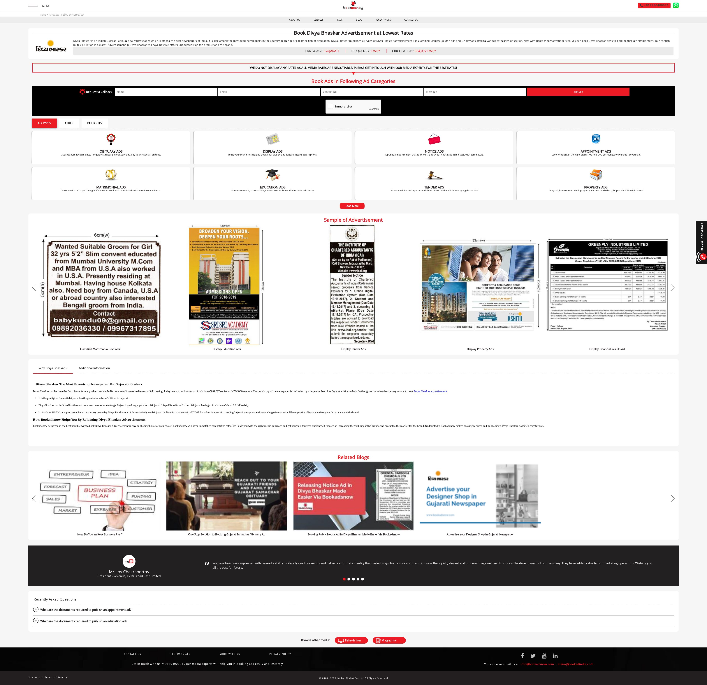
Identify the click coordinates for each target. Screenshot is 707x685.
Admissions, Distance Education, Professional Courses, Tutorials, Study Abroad (272, 184)
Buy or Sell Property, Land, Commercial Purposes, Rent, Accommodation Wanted (596, 184)
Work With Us (230, 654)
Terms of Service (56, 677)
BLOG (359, 19)
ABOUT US (294, 19)
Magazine (389, 640)
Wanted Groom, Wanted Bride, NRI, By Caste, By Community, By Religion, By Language (111, 184)
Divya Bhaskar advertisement (430, 391)
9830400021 (174, 663)
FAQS (340, 19)
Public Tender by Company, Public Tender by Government (434, 184)
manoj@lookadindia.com (575, 664)
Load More (352, 206)
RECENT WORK (383, 19)
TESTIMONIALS (180, 654)
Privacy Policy (280, 654)
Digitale (674, 678)
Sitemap (33, 677)
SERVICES (318, 19)
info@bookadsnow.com (537, 664)
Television (352, 640)
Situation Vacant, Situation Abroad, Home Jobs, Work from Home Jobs (596, 148)
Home (43, 14)
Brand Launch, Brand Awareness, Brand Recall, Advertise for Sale (272, 148)
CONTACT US (411, 19)
